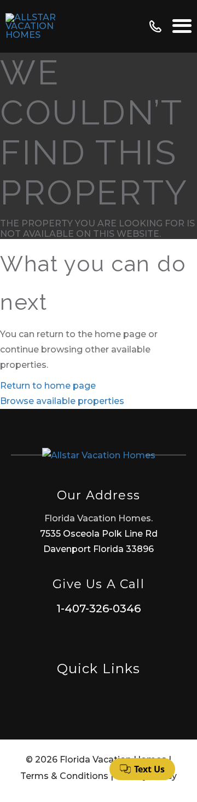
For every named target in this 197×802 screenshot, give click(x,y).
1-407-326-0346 (98, 608)
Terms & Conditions (64, 776)
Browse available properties (62, 401)
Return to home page (48, 385)
